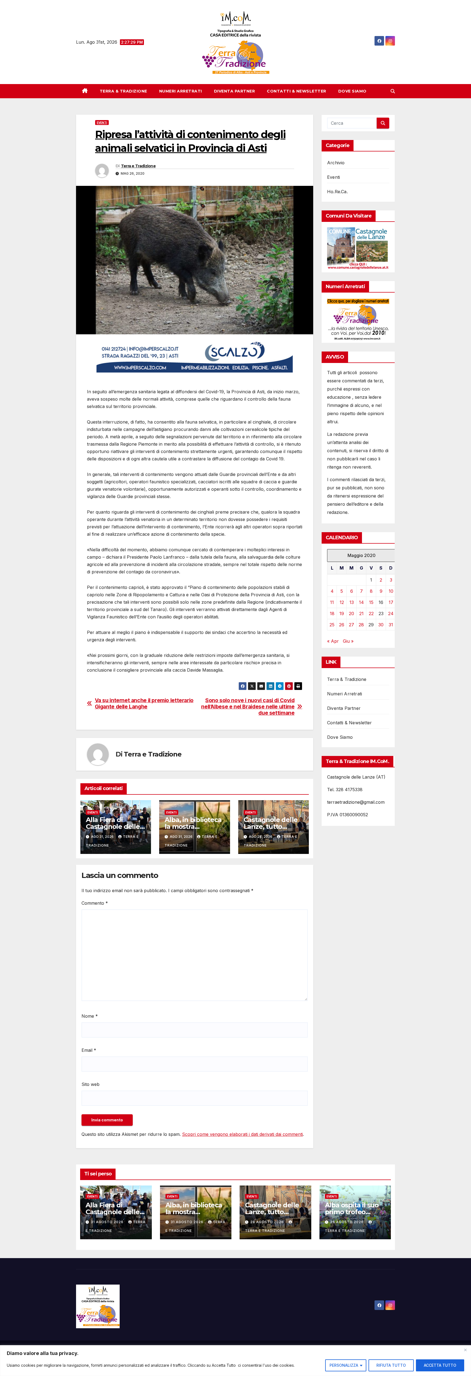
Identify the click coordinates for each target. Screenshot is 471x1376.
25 (332, 624)
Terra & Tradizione (123, 91)
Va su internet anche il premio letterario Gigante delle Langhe (144, 703)
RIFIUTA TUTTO (391, 1365)
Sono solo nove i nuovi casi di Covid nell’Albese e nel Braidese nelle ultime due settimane (247, 706)
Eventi (102, 122)
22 (371, 613)
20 (351, 613)
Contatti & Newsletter (296, 91)
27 (351, 624)
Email (88, 1050)
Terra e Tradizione (138, 165)
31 (391, 624)
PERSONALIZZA (344, 1365)
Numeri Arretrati (180, 91)
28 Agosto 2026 (267, 1222)
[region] (235, 1360)
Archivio (336, 162)
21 (361, 613)
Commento (94, 903)
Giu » (348, 641)
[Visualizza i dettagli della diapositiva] (194, 356)
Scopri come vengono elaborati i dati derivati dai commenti (242, 1134)
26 (341, 624)
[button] (393, 91)
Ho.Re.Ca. (337, 191)
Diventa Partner (234, 91)
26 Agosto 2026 (347, 1222)
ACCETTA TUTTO (440, 1365)
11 (332, 602)
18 (332, 613)
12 (342, 602)
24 (391, 613)
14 (361, 602)
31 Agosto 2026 (108, 1222)
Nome (89, 1016)
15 (371, 602)
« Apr (333, 641)
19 (341, 613)
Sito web (90, 1084)
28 (361, 624)
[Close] (465, 1350)
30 (381, 624)
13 (351, 602)
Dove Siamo (352, 91)
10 (391, 591)
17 (391, 602)
